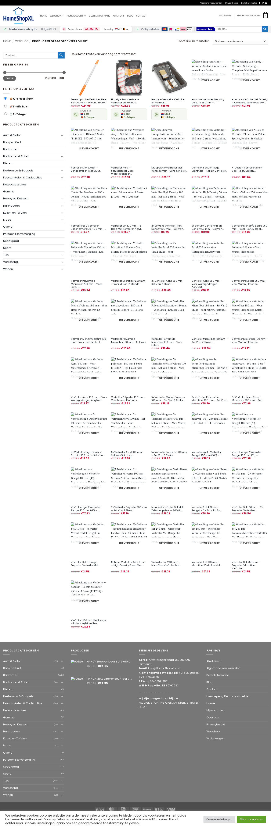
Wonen (8, 269)
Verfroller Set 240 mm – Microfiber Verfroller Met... (166, 564)
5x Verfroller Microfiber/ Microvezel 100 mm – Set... (247, 399)
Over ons (118, 15)
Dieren (7, 163)
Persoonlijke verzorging (19, 233)
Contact (141, 15)
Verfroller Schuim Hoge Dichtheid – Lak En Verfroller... (209, 169)
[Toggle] (62, 135)
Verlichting (10, 262)
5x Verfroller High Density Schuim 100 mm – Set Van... (87, 454)
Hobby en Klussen (15, 198)
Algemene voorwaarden (211, 2)
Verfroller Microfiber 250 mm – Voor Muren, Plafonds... (128, 282)
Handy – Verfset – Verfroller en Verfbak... (168, 101)
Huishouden (11, 205)
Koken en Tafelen (15, 212)
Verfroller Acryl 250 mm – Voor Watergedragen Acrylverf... (207, 284)
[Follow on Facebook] (260, 3)
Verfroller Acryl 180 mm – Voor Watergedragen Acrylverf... (89, 399)
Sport (7, 248)
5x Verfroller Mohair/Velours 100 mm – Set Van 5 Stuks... (168, 399)
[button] (252, 15)
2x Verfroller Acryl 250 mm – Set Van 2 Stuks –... (168, 282)
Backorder (10, 149)
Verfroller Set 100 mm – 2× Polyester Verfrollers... (247, 509)
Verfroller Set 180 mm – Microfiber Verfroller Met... (206, 564)
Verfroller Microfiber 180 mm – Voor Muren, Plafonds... (250, 340)
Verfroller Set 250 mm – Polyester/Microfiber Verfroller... (246, 565)
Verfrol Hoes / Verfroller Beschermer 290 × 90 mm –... (88, 227)
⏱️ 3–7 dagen (18, 114)
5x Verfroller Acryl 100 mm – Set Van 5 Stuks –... (127, 454)
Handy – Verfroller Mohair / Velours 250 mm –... (208, 101)
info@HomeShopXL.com (164, 668)
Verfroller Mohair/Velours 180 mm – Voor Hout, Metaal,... (88, 340)
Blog (130, 15)
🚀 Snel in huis (18, 106)
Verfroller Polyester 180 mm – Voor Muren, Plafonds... (128, 399)
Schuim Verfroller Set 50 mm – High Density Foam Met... (128, 564)
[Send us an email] (266, 3)
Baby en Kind (12, 142)
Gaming (8, 191)
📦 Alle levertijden (21, 98)
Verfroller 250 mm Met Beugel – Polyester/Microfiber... (88, 622)
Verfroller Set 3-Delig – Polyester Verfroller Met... (85, 564)
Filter (9, 78)
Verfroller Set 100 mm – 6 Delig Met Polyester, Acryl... (126, 227)
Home (43, 15)
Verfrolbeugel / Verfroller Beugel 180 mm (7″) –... (246, 454)
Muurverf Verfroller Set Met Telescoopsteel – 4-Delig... (167, 509)
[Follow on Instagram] (263, 3)
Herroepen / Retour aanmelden (228, 696)
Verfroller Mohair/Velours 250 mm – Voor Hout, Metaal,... (249, 227)
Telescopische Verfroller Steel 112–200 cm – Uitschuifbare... (88, 101)
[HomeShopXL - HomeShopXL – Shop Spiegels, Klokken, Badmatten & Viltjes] (18, 15)
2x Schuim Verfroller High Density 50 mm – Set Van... (208, 227)
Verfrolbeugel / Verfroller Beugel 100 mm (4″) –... (85, 509)
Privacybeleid (231, 2)
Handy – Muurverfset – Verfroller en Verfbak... (125, 101)
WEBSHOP (55, 15)
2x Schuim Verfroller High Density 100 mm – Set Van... (167, 227)
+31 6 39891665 (189, 673)
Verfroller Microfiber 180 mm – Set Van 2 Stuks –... (209, 340)
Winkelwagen (215, 738)
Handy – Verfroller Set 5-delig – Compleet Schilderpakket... (250, 101)
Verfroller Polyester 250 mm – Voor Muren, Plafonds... (249, 282)
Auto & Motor (12, 135)
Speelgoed (11, 240)
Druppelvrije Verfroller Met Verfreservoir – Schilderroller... (169, 169)
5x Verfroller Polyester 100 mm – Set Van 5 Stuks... (169, 454)
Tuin (6, 255)
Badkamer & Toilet (15, 156)
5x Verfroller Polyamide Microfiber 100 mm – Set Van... (209, 399)
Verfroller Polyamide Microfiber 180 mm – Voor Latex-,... (166, 342)
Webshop (21, 41)
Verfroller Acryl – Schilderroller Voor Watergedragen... (122, 170)
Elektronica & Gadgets (18, 170)
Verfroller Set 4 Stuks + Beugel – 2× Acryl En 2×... (206, 509)
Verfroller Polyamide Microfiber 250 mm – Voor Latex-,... (86, 284)
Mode (7, 219)
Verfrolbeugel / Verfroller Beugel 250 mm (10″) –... (206, 454)
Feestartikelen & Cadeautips (22, 177)
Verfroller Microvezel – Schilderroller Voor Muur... (86, 169)
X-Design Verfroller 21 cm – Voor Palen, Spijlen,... (248, 169)
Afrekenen (213, 661)
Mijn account (75, 15)
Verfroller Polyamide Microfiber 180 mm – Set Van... (129, 340)
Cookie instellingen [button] (219, 819)
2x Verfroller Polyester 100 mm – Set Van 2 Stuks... (129, 509)
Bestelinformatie (249, 2)
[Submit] (265, 29)
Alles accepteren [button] (251, 819)
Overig (7, 226)
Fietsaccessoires (14, 184)
